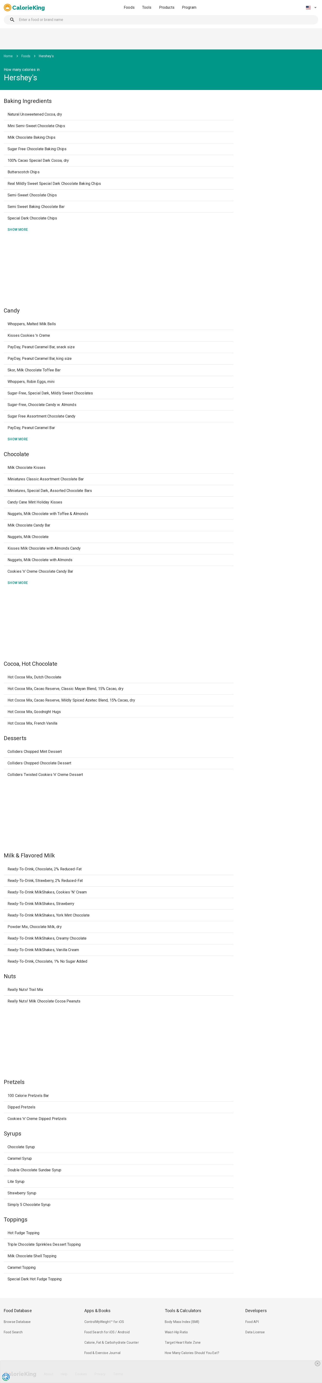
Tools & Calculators (183, 1310)
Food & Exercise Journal (102, 1353)
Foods (129, 7)
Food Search (13, 1332)
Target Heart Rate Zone (183, 1342)
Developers (256, 1310)
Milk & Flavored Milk (29, 855)
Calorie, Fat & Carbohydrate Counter (111, 1342)
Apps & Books (97, 1310)
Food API (252, 1322)
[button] (311, 7)
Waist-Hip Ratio (176, 1332)
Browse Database (17, 1322)
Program (189, 7)
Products (166, 7)
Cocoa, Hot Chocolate (30, 664)
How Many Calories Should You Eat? (192, 1353)
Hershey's (46, 56)
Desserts (15, 738)
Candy (12, 310)
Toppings (15, 1219)
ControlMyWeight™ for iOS (104, 1322)
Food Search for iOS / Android (107, 1332)
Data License (255, 1332)
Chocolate (16, 454)
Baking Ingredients (28, 101)
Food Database (18, 1310)
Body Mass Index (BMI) (182, 1322)
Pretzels (14, 1082)
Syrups (12, 1133)
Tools (147, 7)
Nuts (10, 976)
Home (8, 56)
